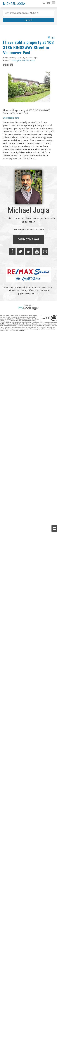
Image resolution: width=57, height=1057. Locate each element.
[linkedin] (28, 251)
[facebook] (12, 251)
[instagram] (45, 251)
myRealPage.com (28, 308)
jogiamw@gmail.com (28, 293)
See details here (11, 117)
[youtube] (36, 251)
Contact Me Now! (29, 239)
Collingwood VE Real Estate (23, 60)
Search (28, 20)
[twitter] (20, 251)
